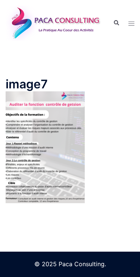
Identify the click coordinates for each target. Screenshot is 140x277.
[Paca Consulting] (54, 22)
